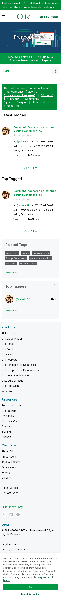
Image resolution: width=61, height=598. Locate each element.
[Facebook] (18, 514)
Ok (30, 587)
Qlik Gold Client (11, 385)
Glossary (7, 426)
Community (32, 98)
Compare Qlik (9, 421)
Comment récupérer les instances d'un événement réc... (34, 129)
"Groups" (47, 95)
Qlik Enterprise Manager (16, 375)
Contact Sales (10, 493)
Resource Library (12, 405)
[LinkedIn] (11, 514)
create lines (12, 253)
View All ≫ (30, 167)
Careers (6, 477)
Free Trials (8, 416)
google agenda (41, 253)
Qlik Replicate (9, 359)
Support (6, 437)
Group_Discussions (16, 258)
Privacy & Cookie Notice (16, 549)
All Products (9, 333)
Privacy (6, 472)
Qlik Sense (8, 343)
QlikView (7, 354)
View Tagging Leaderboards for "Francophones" (30, 285)
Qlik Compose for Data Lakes (19, 364)
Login (44, 3)
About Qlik (8, 451)
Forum (7, 70)
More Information (30, 594)
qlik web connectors (40, 258)
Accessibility (9, 467)
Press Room (9, 456)
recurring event (28, 263)
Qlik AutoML (9, 349)
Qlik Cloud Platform (13, 338)
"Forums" (13, 98)
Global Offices (10, 487)
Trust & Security (11, 461)
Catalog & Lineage (12, 380)
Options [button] (55, 70)
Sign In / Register (49, 16)
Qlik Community (12, 507)
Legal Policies (10, 544)
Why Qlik (7, 391)
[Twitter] (4, 514)
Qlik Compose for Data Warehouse (22, 370)
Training (6, 431)
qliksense (11, 263)
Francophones (29, 37)
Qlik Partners (9, 410)
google (26, 253)
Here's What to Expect (36, 60)
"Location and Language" (19, 95)
